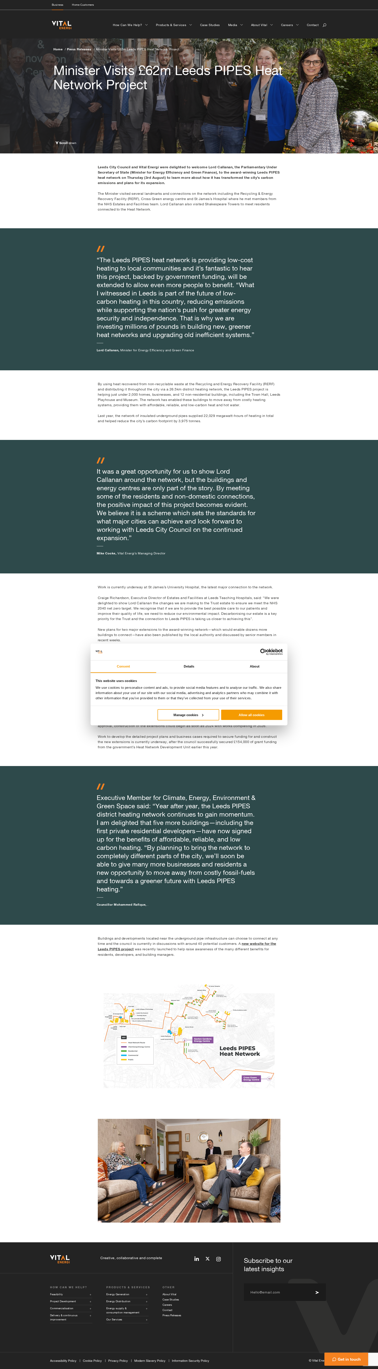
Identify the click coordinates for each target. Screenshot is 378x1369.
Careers (287, 25)
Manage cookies (185, 715)
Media (233, 25)
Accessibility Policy (63, 1360)
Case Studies (210, 25)
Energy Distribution (118, 1301)
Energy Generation (118, 1294)
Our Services (114, 1319)
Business (57, 4)
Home (58, 49)
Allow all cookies (251, 715)
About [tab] (254, 666)
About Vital (259, 25)
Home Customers (83, 4)
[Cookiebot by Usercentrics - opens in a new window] (263, 652)
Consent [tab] (123, 666)
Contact (313, 25)
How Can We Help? (128, 25)
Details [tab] (189, 666)
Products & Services (171, 25)
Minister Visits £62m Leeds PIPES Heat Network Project (137, 49)
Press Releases (79, 49)
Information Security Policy (190, 1360)
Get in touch (349, 1359)
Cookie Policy (92, 1360)
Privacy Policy (118, 1360)
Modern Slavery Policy (149, 1360)
